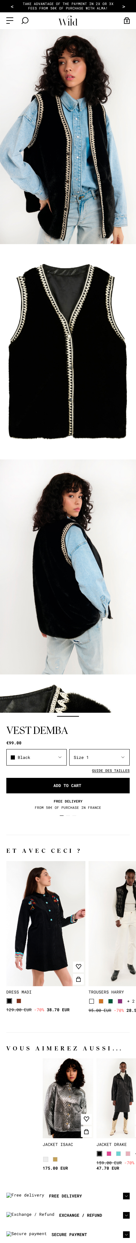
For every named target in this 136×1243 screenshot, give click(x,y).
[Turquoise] (118, 1153)
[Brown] (18, 1001)
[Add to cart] (78, 979)
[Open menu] (9, 20)
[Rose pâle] (128, 1153)
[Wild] (68, 20)
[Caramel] (101, 1001)
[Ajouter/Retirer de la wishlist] (78, 967)
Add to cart (67, 785)
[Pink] (109, 1153)
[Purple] (120, 1001)
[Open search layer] (25, 20)
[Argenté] (45, 1159)
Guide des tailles (111, 770)
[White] (91, 1001)
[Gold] (55, 1159)
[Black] (9, 1001)
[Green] (110, 1001)
